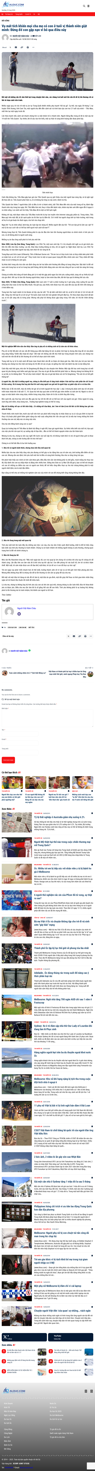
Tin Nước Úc (6, 791)
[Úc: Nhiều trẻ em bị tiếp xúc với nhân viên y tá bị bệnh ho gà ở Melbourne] (17, 874)
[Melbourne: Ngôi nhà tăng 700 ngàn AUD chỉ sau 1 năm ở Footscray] (17, 1005)
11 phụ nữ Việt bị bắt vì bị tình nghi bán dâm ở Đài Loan (62, 1105)
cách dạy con (12, 627)
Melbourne (38, 865)
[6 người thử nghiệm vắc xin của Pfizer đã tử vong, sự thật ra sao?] (17, 900)
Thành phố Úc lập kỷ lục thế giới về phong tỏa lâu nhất (61, 948)
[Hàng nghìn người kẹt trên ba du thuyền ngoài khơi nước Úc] (17, 1058)
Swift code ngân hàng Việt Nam (61, 1433)
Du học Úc (7, 1419)
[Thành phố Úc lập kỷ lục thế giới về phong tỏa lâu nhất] (17, 953)
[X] (24, 1337)
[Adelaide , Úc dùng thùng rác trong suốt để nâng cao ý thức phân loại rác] (17, 978)
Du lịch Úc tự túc (56, 1419)
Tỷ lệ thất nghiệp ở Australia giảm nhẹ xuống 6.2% (59, 817)
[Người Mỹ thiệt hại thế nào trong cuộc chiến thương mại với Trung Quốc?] (17, 847)
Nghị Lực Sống (9, 1415)
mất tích (31, 627)
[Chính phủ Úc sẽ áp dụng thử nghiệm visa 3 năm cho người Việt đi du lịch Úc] (89, 1362)
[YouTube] (70, 1337)
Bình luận (5, 708)
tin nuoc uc (9, 14)
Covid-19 (28, 14)
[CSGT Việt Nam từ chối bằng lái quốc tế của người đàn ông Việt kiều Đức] (17, 1136)
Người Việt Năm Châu (21, 36)
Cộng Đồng (38, 891)
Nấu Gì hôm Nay (10, 1411)
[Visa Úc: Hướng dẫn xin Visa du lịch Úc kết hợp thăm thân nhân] (89, 1372)
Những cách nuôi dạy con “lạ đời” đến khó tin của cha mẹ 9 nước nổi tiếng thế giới (82, 797)
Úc (34, 14)
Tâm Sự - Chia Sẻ (39, 918)
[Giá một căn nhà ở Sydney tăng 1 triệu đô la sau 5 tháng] (17, 1187)
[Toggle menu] (92, 4)
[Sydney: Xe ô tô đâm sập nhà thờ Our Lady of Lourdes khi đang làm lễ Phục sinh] (17, 1031)
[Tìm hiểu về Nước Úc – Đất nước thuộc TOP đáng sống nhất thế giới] (89, 1352)
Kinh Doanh (8, 1403)
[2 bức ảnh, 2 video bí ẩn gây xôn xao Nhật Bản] (17, 1162)
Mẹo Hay (75, 791)
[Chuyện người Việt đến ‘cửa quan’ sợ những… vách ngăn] (17, 1316)
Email (4, 739)
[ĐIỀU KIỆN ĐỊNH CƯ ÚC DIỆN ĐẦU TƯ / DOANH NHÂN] (42, 1372)
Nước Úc (53, 1403)
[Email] (15, 47)
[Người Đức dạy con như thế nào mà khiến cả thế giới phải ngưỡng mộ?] (12, 782)
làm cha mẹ (22, 627)
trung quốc (19, 14)
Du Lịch (7, 1437)
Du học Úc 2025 (55, 1411)
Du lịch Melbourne (56, 1415)
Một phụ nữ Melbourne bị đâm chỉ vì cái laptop (57, 1286)
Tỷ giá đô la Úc (55, 1429)
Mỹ (39, 14)
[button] (22, 47)
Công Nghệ (8, 1433)
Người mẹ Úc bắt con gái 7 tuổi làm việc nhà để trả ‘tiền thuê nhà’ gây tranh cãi (59, 797)
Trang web (5, 749)
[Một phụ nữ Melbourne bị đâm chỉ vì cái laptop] (17, 1291)
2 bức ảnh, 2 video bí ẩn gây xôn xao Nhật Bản (57, 1156)
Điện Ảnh (7, 1441)
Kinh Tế (7, 1407)
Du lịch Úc (7, 1423)
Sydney (36, 1022)
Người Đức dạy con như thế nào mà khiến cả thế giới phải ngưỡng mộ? (12, 797)
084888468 (9, 1468)
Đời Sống (5, 21)
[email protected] (26, 1468)
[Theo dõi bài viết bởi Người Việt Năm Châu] (5, 37)
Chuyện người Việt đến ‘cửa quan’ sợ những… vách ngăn (62, 1310)
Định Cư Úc (8, 1445)
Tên (3, 730)
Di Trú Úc (53, 1407)
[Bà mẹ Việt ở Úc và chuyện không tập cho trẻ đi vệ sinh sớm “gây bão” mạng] (17, 927)
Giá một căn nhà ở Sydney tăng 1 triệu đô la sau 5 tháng (62, 1181)
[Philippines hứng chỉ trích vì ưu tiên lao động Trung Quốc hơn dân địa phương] (17, 1212)
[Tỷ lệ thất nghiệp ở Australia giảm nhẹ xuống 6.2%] (17, 822)
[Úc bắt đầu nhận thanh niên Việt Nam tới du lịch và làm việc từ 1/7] (42, 1352)
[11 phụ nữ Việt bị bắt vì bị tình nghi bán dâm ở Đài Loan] (17, 1111)
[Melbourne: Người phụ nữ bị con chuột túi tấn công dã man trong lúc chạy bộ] (17, 1238)
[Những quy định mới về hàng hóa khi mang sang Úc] (42, 1362)
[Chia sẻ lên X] (10, 47)
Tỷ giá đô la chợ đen (57, 1437)
